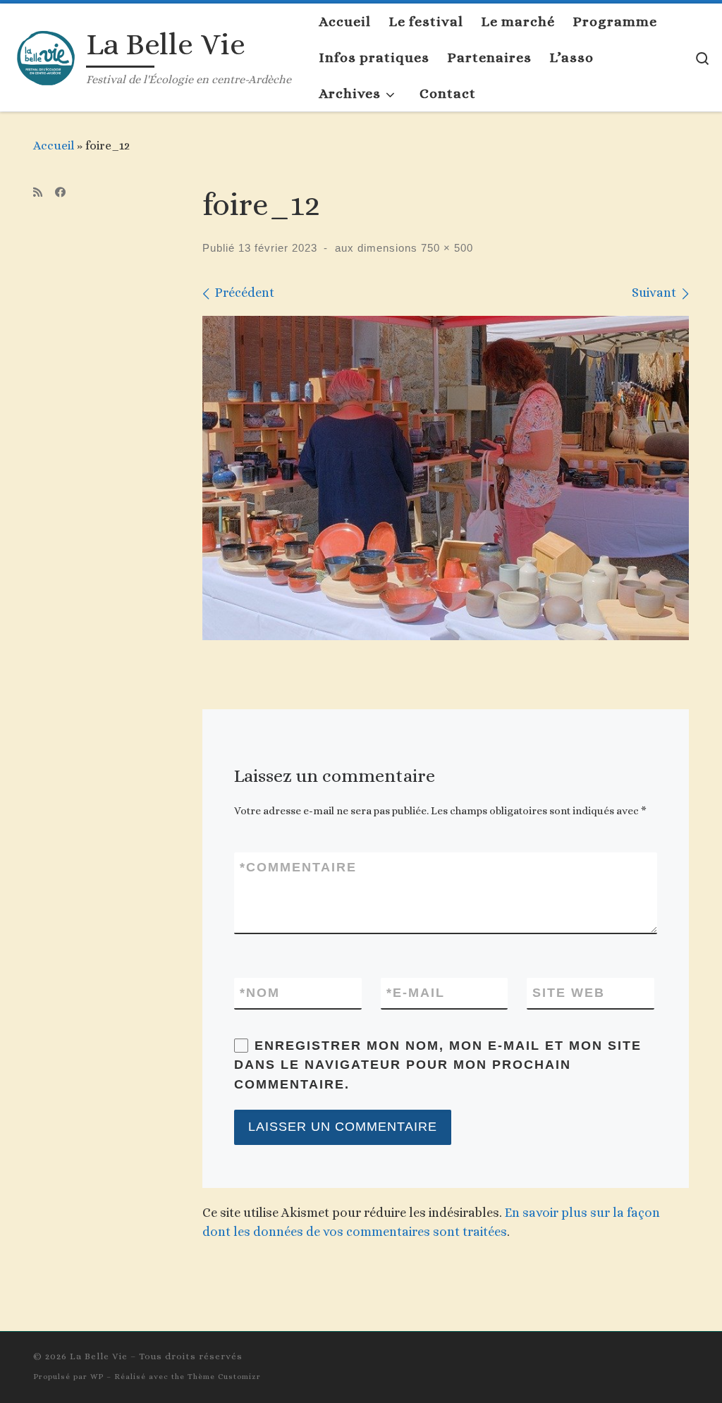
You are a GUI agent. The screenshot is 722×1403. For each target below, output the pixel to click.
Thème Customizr (224, 1376)
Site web (568, 993)
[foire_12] (445, 478)
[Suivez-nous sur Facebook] (60, 192)
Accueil (53, 145)
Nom (260, 993)
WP (97, 1376)
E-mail (415, 993)
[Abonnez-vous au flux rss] (37, 192)
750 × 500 (445, 248)
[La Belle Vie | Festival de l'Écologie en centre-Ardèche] (46, 54)
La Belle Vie (99, 1356)
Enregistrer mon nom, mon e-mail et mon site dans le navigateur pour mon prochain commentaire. (438, 1065)
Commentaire (298, 867)
